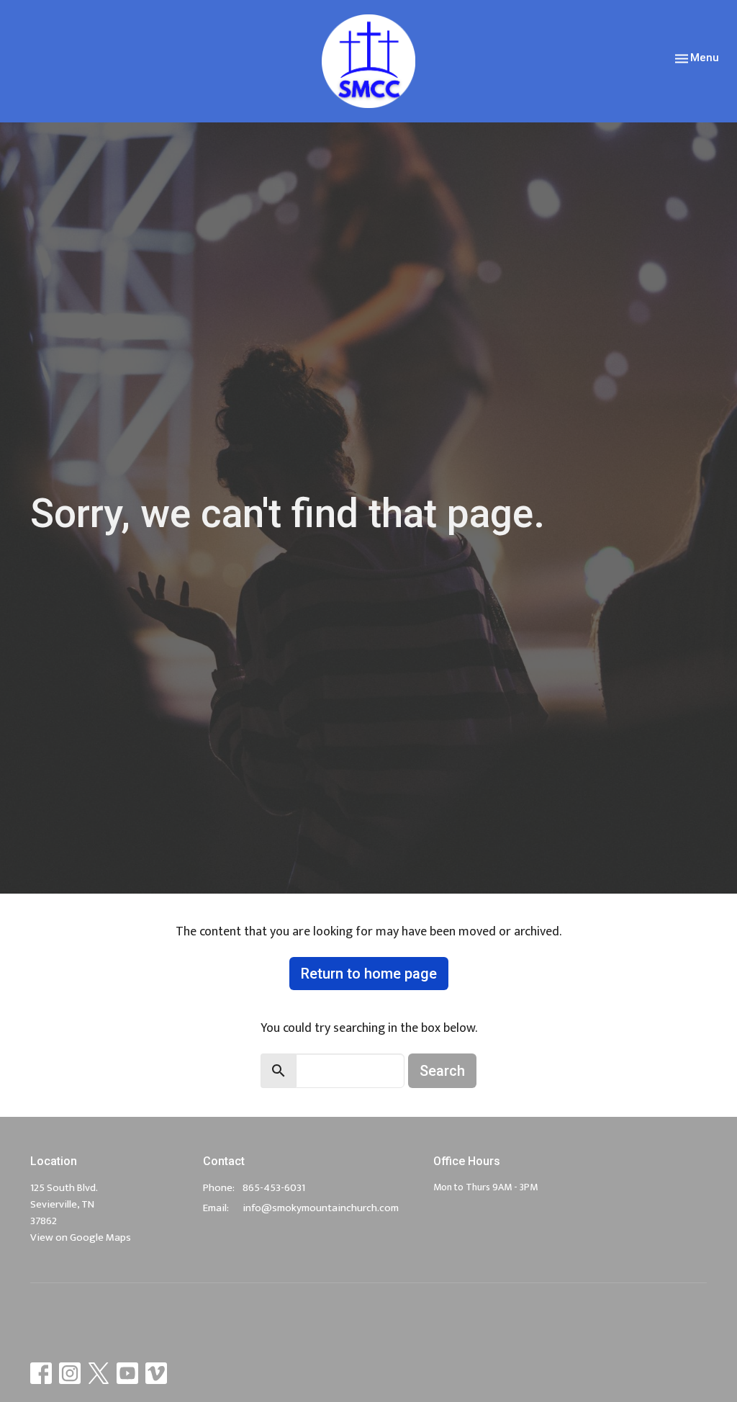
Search (442, 1070)
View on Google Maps (80, 1237)
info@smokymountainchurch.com (321, 1208)
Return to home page (369, 973)
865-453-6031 (274, 1187)
